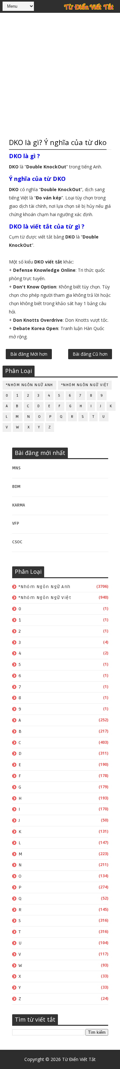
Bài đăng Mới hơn (28, 354)
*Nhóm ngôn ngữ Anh (29, 385)
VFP (15, 523)
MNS (16, 468)
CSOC (17, 542)
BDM (16, 486)
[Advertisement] (60, 74)
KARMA (18, 505)
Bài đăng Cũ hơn (90, 354)
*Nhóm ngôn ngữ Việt (85, 385)
